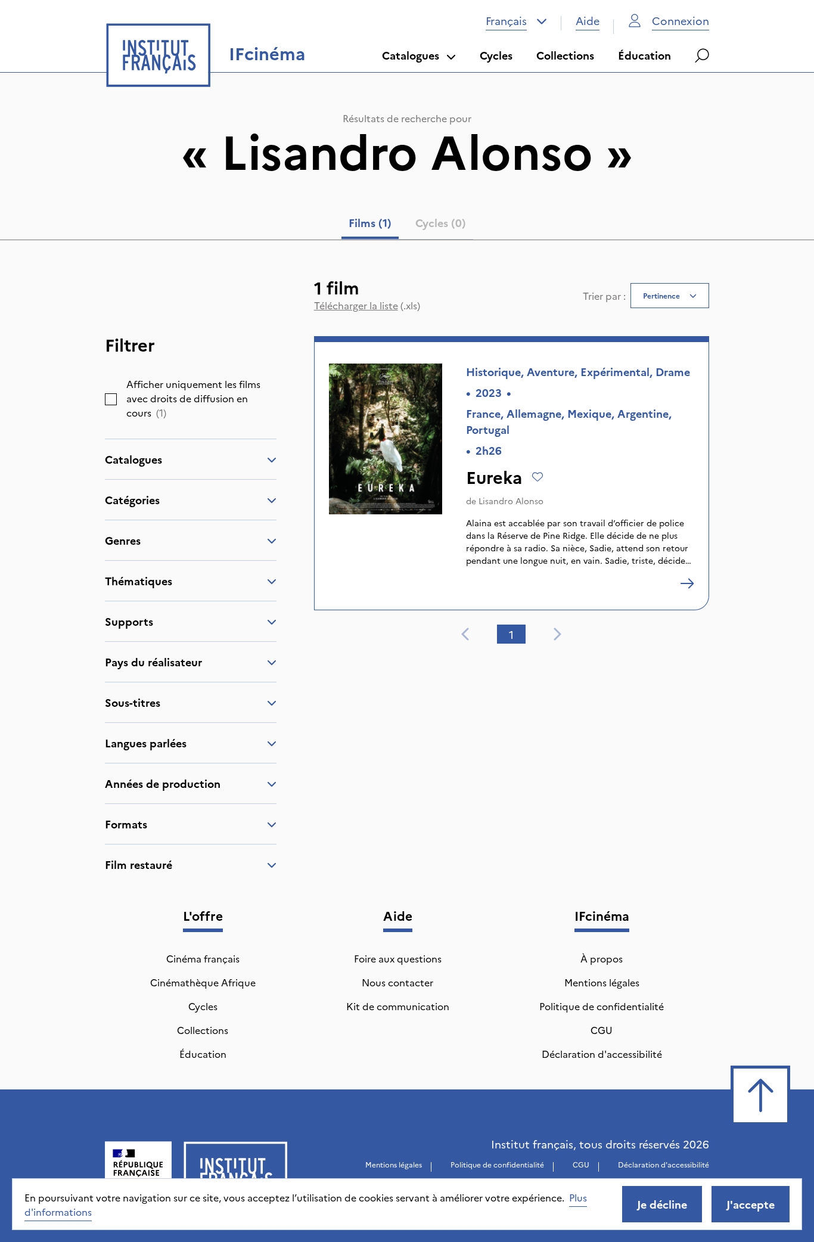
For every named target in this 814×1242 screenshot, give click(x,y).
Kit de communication (397, 1006)
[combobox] (516, 21)
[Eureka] (687, 583)
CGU (602, 1029)
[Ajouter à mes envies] (537, 477)
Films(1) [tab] (370, 222)
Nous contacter (397, 982)
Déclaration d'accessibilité (602, 1053)
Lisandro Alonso (511, 501)
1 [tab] (511, 634)
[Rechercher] (702, 55)
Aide (587, 20)
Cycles (496, 55)
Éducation (644, 55)
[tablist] (407, 225)
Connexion (680, 20)
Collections (565, 55)
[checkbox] (111, 399)
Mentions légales (601, 982)
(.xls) (367, 305)
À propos (601, 958)
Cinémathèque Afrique (203, 982)
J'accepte (750, 1204)
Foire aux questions (398, 958)
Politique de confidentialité (601, 1006)
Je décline (662, 1204)
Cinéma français (203, 958)
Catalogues (410, 55)
